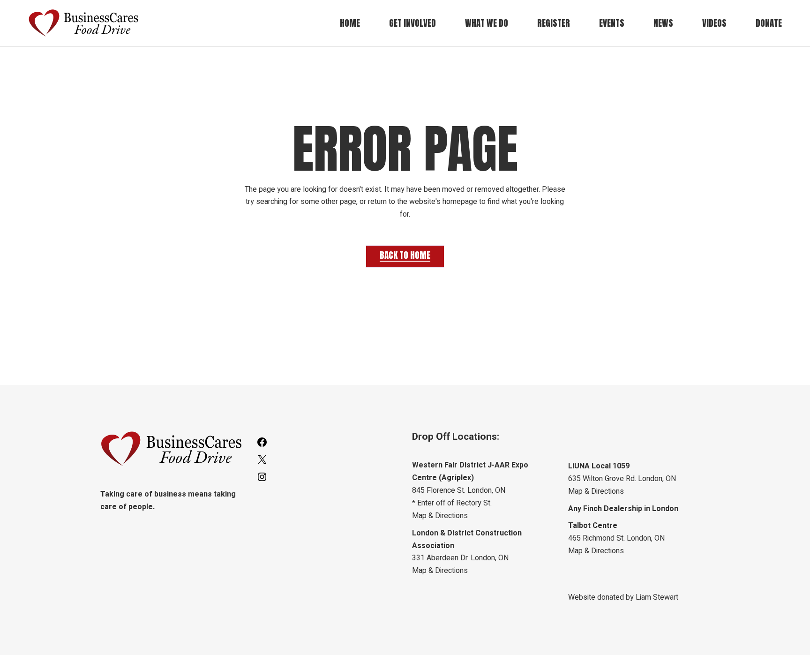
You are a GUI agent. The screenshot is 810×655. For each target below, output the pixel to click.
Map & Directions (440, 515)
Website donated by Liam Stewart (623, 597)
